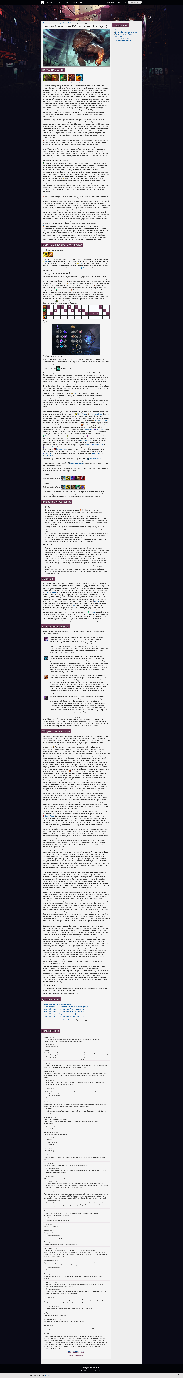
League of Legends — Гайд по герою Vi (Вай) (59, 1014)
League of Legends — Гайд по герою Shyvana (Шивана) (63, 1011)
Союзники (118, 36)
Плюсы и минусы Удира (123, 34)
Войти (80, 2)
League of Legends (63, 23)
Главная (45, 23)
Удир (71, 23)
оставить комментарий (76, 1355)
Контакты (96, 1368)
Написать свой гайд (76, 1024)
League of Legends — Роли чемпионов (57, 1004)
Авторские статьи (111, 2)
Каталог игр (50, 2)
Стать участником (71, 2)
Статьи (60, 2)
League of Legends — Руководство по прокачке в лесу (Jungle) (66, 1006)
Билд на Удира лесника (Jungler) (126, 32)
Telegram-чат (122, 2)
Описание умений (121, 30)
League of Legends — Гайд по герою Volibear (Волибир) (63, 1016)
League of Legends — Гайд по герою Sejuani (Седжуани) (63, 1009)
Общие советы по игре (123, 40)
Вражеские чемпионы (123, 38)
